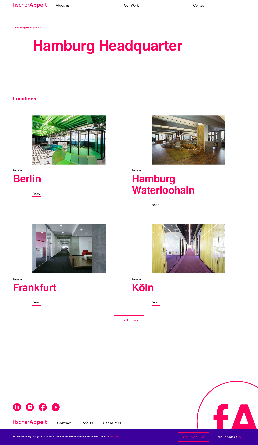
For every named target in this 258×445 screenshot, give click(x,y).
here (114, 436)
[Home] (28, 5)
